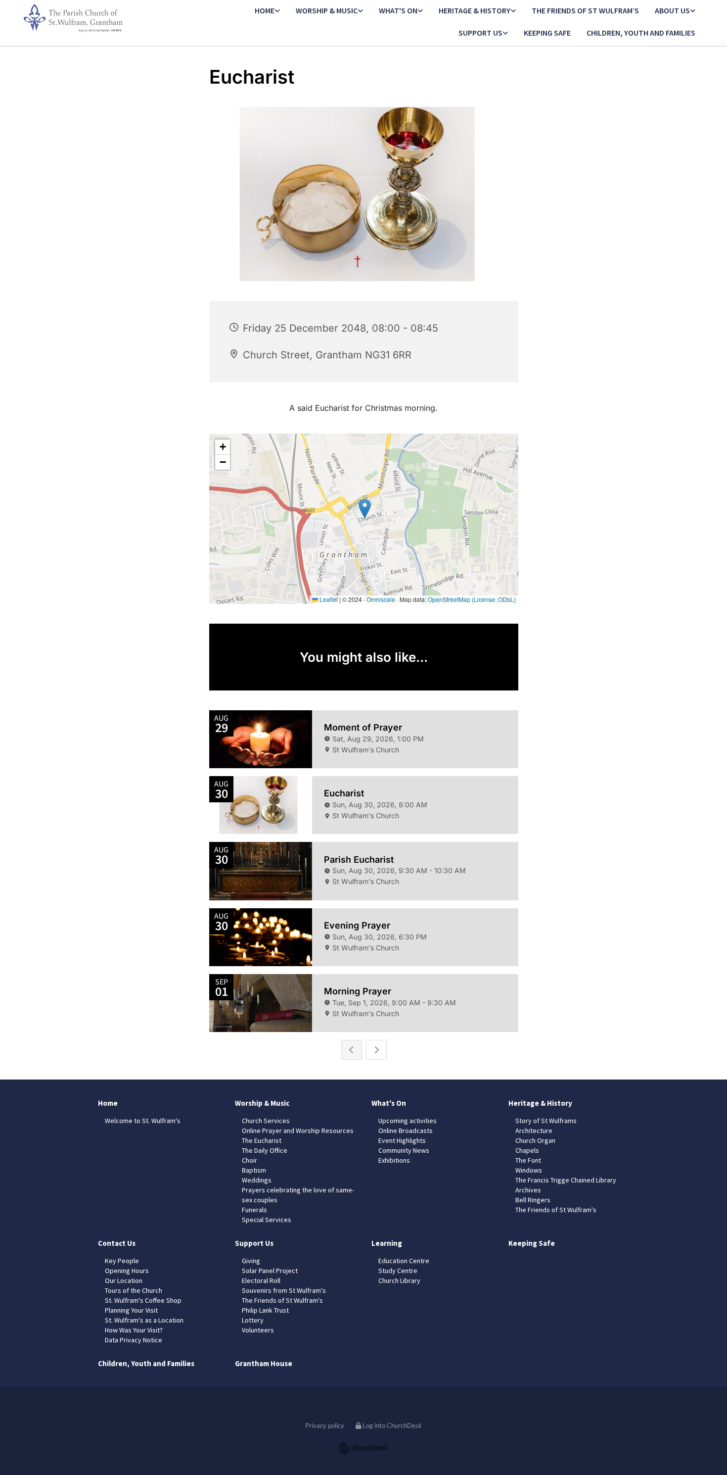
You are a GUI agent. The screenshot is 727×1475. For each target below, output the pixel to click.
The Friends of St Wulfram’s (585, 10)
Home (264, 10)
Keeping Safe (547, 33)
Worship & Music (327, 10)
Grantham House (263, 1363)
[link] (267, 11)
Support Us (480, 33)
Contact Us (117, 1243)
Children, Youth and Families (641, 33)
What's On (398, 10)
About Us (672, 10)
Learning (386, 1243)
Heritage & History (474, 10)
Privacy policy (324, 1425)
